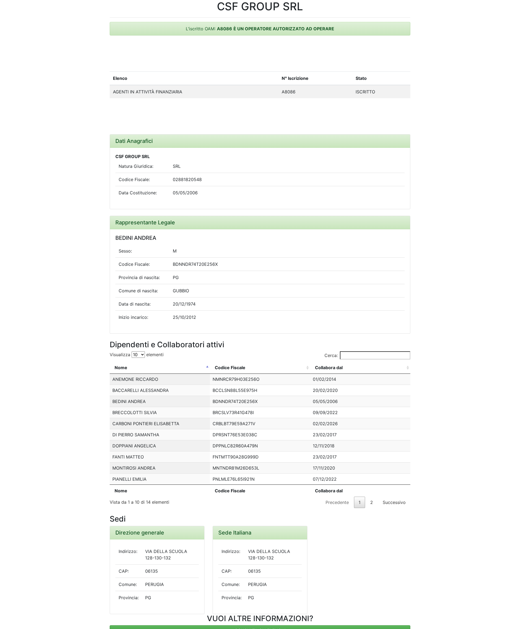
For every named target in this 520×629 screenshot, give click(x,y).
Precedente (337, 502)
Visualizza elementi (137, 354)
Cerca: (331, 355)
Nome (121, 367)
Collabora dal (329, 367)
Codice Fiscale (230, 367)
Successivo (394, 502)
